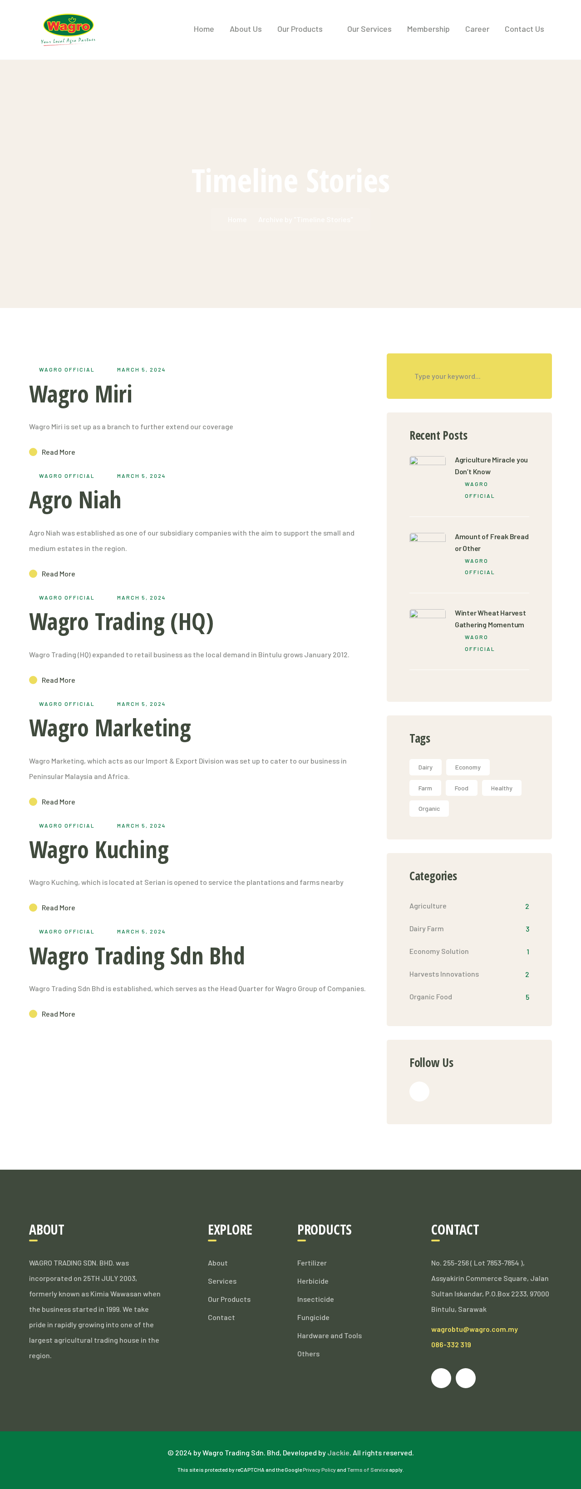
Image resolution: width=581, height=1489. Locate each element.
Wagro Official (67, 369)
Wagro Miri (81, 393)
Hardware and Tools (329, 1335)
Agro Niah (75, 499)
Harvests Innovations (444, 973)
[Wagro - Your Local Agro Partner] (68, 29)
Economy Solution (439, 951)
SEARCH (529, 376)
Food (461, 788)
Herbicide (313, 1280)
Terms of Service (367, 1469)
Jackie (338, 1452)
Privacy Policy (319, 1469)
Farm (425, 788)
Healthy (501, 788)
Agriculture (428, 905)
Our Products (229, 1299)
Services (222, 1280)
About (218, 1262)
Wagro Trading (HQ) (121, 621)
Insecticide (315, 1299)
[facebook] (419, 1092)
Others (308, 1353)
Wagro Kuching (98, 849)
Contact (221, 1317)
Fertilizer (312, 1262)
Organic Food (430, 996)
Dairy (426, 767)
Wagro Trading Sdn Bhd (137, 955)
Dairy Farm (426, 928)
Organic (429, 808)
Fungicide (313, 1317)
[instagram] (466, 1378)
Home (237, 219)
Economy (468, 767)
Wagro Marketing (110, 727)
